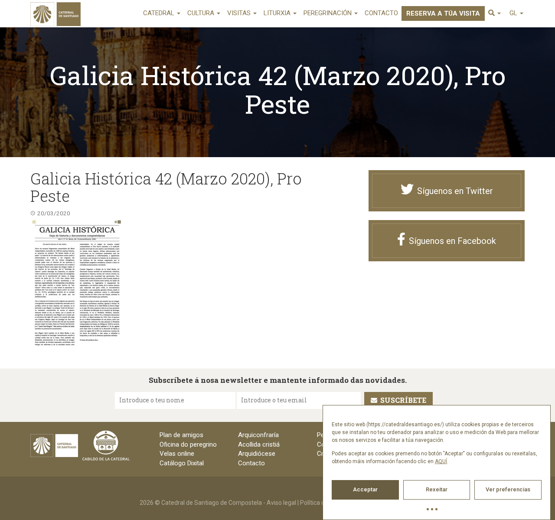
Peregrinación (328, 13)
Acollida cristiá (259, 444)
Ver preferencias (508, 489)
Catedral (159, 13)
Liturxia (278, 13)
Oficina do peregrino (188, 444)
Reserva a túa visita (443, 13)
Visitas (239, 13)
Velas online (177, 453)
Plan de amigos (181, 435)
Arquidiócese (256, 453)
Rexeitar (436, 489)
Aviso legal (281, 502)
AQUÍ (441, 461)
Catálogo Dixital (182, 463)
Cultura (201, 13)
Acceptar (365, 489)
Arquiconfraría (258, 435)
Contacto (381, 13)
